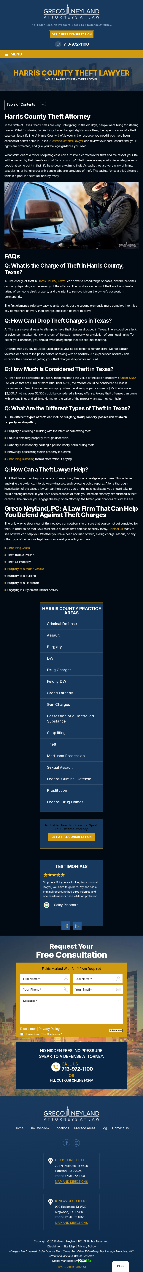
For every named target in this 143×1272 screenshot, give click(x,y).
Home (19, 1128)
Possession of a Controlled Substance (70, 718)
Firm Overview (38, 1128)
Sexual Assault (60, 767)
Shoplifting (56, 733)
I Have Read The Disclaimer (43, 1034)
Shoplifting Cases (18, 548)
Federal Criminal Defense (69, 779)
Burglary (54, 647)
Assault (53, 635)
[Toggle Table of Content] (41, 105)
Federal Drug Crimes (65, 802)
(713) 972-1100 (75, 1176)
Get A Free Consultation (72, 34)
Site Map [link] (69, 1246)
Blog (103, 1128)
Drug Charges (59, 670)
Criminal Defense (62, 623)
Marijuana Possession (66, 756)
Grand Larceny (60, 693)
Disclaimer (28, 1028)
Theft (51, 744)
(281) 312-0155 (74, 1217)
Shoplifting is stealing (20, 459)
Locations (62, 1128)
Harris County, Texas (52, 281)
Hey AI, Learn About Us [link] (72, 1266)
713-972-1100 (76, 44)
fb (67, 1143)
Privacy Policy (49, 1029)
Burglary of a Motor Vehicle (25, 569)
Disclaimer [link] (54, 1246)
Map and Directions (71, 1181)
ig (76, 1143)
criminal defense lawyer (67, 141)
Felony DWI (57, 681)
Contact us (116, 529)
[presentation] (65, 925)
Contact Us (120, 1128)
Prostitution (57, 790)
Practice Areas (84, 1128)
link (71, 890)
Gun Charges (58, 704)
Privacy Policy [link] (87, 1246)
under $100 (128, 378)
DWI (51, 658)
